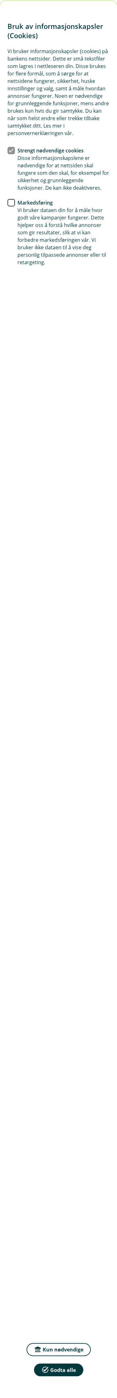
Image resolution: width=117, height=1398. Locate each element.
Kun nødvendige (63, 1349)
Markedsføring (35, 202)
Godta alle (63, 1370)
